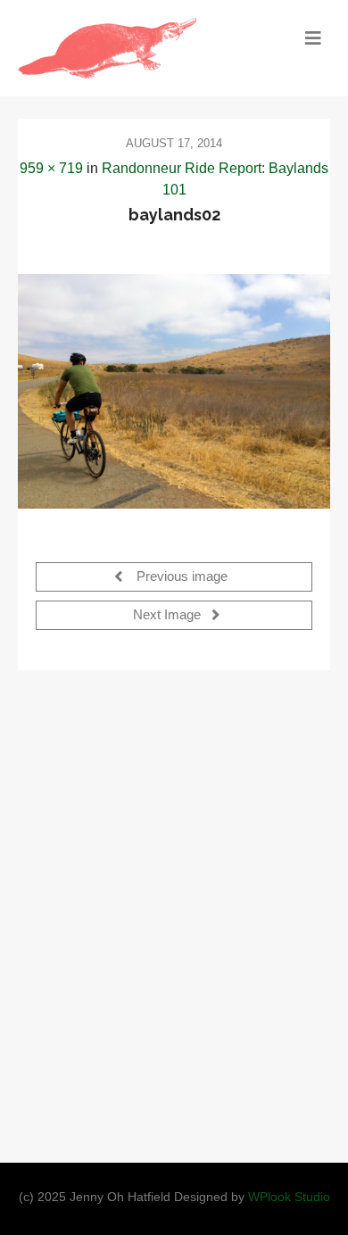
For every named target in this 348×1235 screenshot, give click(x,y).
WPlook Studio (289, 1197)
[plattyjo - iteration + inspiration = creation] (135, 48)
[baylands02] (174, 391)
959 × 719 (51, 168)
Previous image (180, 576)
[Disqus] (174, 911)
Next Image (168, 615)
